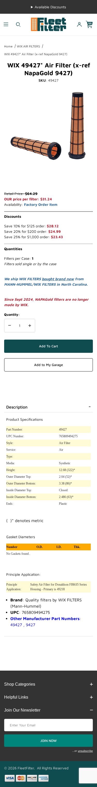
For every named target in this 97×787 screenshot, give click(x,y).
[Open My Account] (79, 24)
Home (8, 46)
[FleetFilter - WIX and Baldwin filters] (48, 24)
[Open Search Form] (18, 24)
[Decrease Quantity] (9, 325)
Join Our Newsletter (22, 710)
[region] (48, 178)
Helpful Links (16, 697)
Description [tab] (16, 407)
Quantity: (12, 314)
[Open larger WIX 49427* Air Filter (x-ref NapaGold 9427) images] (48, 126)
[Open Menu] (6, 24)
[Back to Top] (81, 754)
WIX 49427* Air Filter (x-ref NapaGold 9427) (35, 54)
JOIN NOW (48, 741)
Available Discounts (50, 7)
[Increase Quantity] (30, 325)
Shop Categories (19, 684)
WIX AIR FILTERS (28, 46)
